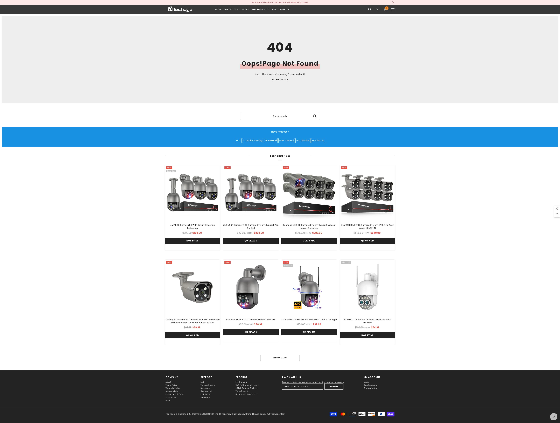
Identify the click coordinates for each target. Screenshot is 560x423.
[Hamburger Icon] (392, 10)
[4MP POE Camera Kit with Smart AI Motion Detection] (192, 193)
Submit (334, 386)
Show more (280, 357)
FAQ (238, 140)
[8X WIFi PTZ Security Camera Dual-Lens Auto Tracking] (367, 287)
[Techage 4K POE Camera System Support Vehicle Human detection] (309, 193)
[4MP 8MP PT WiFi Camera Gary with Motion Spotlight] (309, 287)
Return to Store (280, 79)
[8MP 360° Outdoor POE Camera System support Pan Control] (251, 193)
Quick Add (250, 240)
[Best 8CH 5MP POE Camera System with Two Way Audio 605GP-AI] (367, 193)
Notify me (192, 240)
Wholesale (318, 140)
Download (271, 140)
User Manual (286, 140)
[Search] (370, 9)
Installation (302, 140)
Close (393, 2)
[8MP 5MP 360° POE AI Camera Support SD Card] (251, 287)
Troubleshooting (252, 140)
